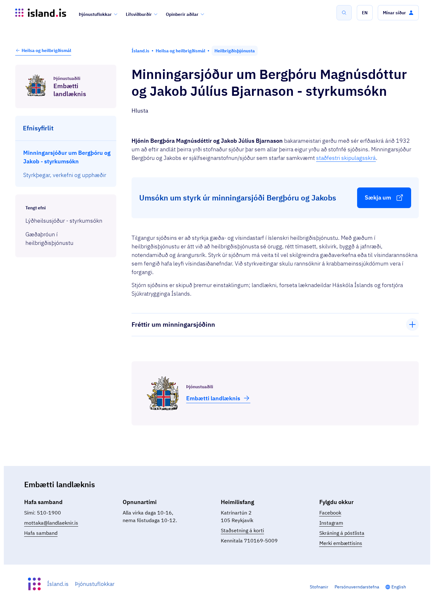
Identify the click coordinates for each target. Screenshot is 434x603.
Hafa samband (41, 533)
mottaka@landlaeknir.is (51, 523)
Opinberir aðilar (182, 14)
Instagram (331, 523)
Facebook (330, 512)
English (398, 587)
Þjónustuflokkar (95, 14)
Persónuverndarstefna (357, 587)
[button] (365, 12)
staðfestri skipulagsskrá (346, 157)
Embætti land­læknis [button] (213, 398)
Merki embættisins (340, 543)
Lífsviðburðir (139, 14)
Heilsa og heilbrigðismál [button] (46, 50)
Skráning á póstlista (341, 533)
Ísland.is (58, 583)
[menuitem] (66, 157)
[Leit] (344, 12)
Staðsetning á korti (242, 530)
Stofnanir (319, 587)
